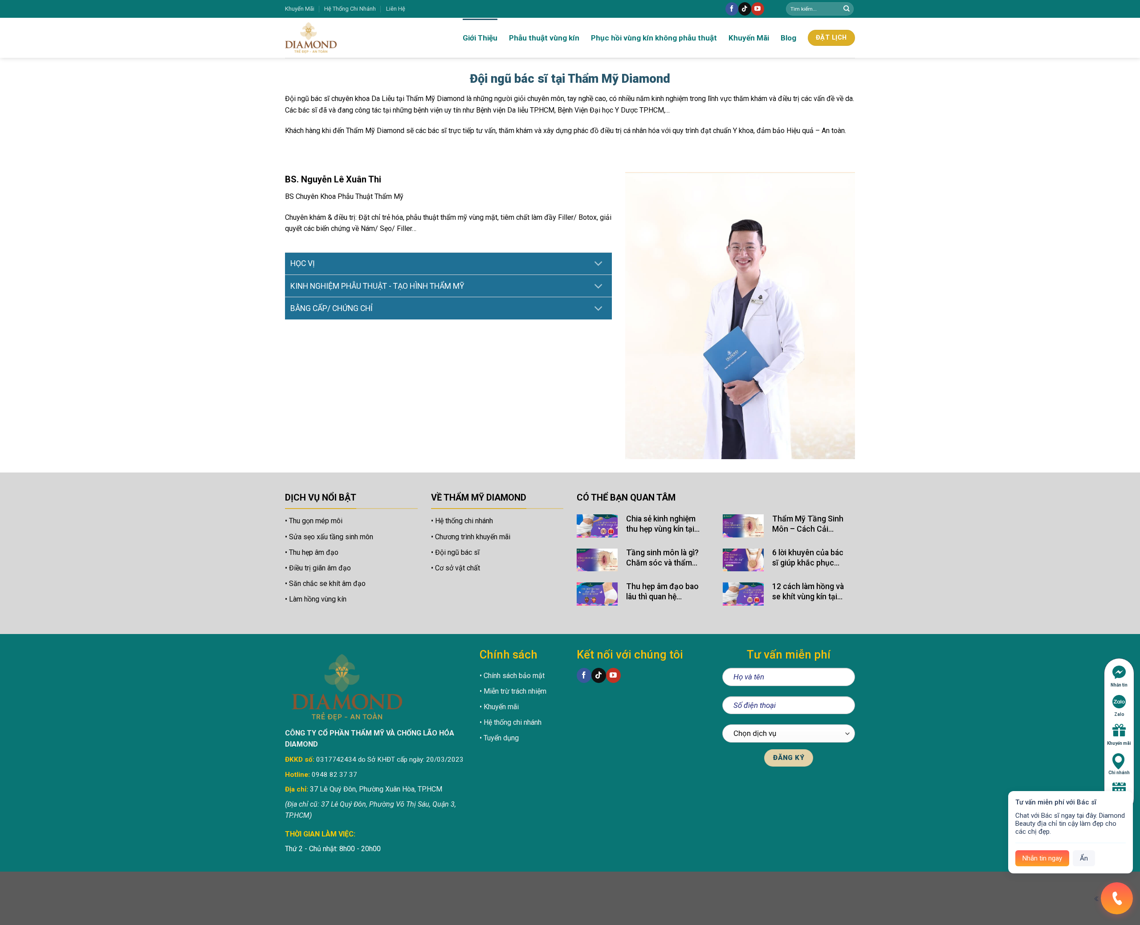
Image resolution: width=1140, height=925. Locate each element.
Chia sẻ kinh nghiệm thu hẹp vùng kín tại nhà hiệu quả (661, 524)
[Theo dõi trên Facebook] (731, 9)
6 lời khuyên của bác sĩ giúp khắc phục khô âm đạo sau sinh (808, 558)
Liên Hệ (395, 8)
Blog (788, 37)
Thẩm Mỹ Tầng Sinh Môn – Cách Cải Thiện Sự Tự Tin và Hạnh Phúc (807, 524)
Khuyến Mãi (299, 8)
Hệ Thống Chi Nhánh (350, 8)
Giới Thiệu (480, 37)
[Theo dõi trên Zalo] (771, 9)
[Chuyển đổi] (598, 264)
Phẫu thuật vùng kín (544, 37)
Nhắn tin (1119, 685)
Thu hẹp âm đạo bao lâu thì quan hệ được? (662, 592)
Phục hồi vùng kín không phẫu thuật (654, 37)
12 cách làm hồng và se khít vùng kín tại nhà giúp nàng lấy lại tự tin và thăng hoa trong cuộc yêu (808, 592)
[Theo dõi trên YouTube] (757, 9)
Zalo (1119, 714)
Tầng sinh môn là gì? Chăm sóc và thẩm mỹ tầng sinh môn (662, 558)
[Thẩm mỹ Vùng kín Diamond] (338, 38)
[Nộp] (846, 9)
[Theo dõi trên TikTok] (744, 9)
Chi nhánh (1119, 772)
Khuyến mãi (1119, 743)
